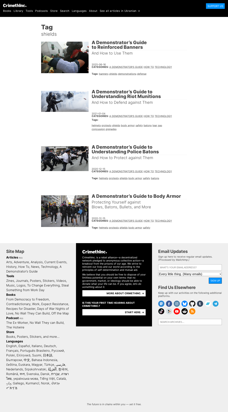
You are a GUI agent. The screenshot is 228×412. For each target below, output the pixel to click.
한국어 (63, 369)
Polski (10, 355)
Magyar (37, 364)
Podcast (12, 318)
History (11, 267)
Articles (12, 257)
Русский (57, 350)
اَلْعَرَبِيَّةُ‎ (52, 369)
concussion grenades (104, 129)
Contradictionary (18, 304)
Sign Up (215, 280)
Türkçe (49, 364)
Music (10, 285)
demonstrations (127, 73)
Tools (29, 10)
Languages (79, 10)
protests (106, 125)
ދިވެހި (8, 383)
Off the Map (60, 313)
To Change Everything (43, 285)
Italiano (37, 346)
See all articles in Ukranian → (120, 10)
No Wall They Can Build (32, 313)
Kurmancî (32, 383)
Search (64, 10)
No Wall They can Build (47, 323)
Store (54, 10)
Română (12, 374)
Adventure (21, 262)
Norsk (45, 383)
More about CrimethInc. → (125, 293)
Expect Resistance (54, 304)
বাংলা (22, 374)
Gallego (18, 383)
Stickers (48, 281)
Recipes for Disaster (20, 309)
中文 (27, 360)
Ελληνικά (23, 355)
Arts (9, 262)
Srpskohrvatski (35, 369)
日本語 (47, 355)
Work (36, 304)
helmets (96, 125)
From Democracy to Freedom (27, 299)
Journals (22, 281)
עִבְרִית (55, 374)
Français (12, 350)
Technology (163, 67)
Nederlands (14, 369)
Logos (21, 285)
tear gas (157, 125)
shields (113, 73)
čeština (11, 364)
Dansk (44, 374)
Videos (61, 281)
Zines (10, 281)
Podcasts (41, 10)
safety (139, 125)
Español (24, 346)
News (35, 267)
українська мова (25, 378)
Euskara (24, 364)
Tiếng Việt (47, 378)
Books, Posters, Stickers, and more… (33, 337)
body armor (128, 125)
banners (103, 73)
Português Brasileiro (35, 350)
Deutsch (50, 346)
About (93, 10)
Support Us (215, 6)
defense (141, 73)
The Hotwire (15, 327)
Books (7, 10)
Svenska (32, 374)
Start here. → (134, 312)
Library (18, 10)
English (11, 346)
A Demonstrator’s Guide (126, 67)
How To (149, 67)
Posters (35, 281)
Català (61, 378)
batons (148, 125)
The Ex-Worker (17, 323)
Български (14, 360)
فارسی (60, 364)
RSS (21, 258)
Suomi (36, 355)
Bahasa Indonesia (44, 360)
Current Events (55, 262)
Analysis (37, 262)
